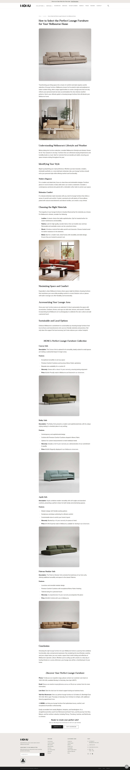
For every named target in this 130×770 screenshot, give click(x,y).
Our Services (50, 741)
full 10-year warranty (60, 444)
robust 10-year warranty (63, 369)
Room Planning (73, 5)
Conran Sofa (53, 349)
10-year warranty (60, 520)
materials (61, 155)
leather (83, 218)
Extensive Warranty (71, 751)
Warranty (108, 768)
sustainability (65, 325)
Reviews (92, 5)
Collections (39, 5)
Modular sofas (78, 293)
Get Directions (74, 1)
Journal (44, 16)
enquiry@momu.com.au (62, 684)
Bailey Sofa (52, 424)
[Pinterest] (92, 753)
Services (64, 5)
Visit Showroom (71, 726)
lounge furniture (51, 87)
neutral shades (48, 184)
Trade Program (70, 743)
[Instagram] (88, 753)
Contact (99, 5)
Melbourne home (44, 96)
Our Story (49, 748)
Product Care (70, 746)
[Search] (108, 5)
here (53, 699)
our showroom (80, 372)
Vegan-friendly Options (72, 749)
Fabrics (81, 5)
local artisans (43, 328)
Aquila (48, 500)
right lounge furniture (53, 651)
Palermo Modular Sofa (56, 575)
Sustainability (70, 748)
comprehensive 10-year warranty (59, 595)
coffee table (74, 187)
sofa (69, 198)
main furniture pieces (51, 307)
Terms (104, 768)
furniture (52, 150)
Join (42, 754)
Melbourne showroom (71, 449)
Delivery (69, 744)
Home (40, 16)
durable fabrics (63, 224)
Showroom (57, 5)
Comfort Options (51, 743)
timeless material (52, 229)
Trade (87, 5)
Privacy (100, 768)
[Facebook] (90, 753)
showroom (86, 523)
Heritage (48, 5)
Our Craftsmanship (51, 749)
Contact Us (57, 726)
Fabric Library (50, 744)
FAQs (69, 753)
